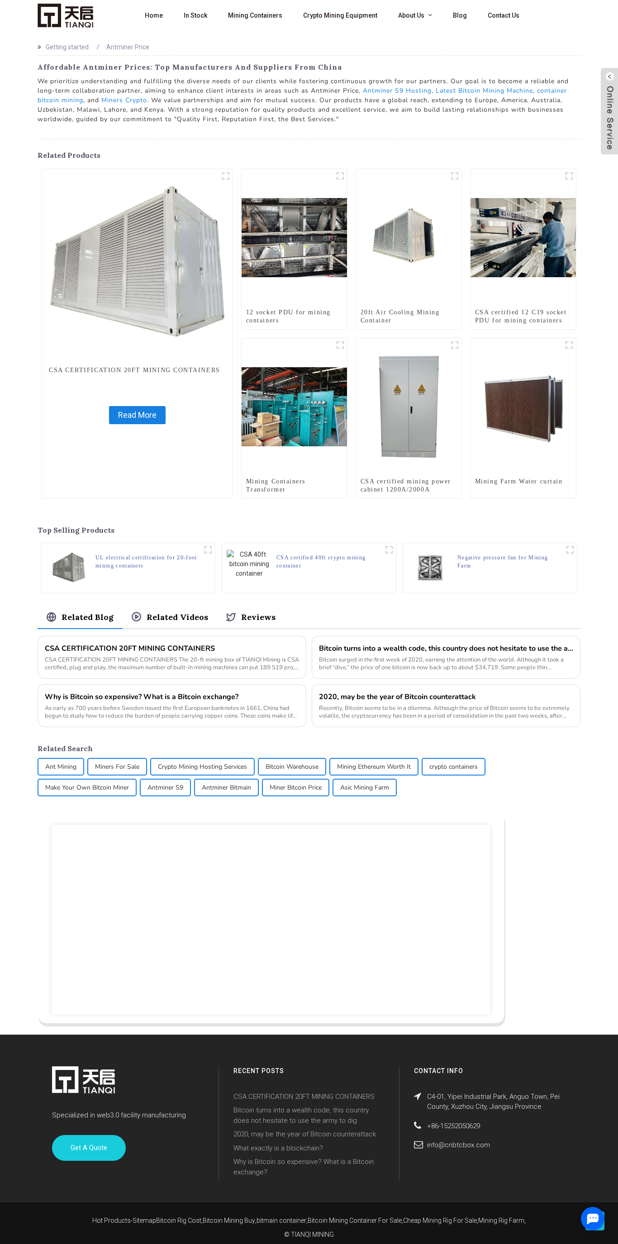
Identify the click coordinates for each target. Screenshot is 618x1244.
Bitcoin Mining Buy (229, 1220)
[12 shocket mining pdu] (340, 176)
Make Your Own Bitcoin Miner (87, 787)
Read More (137, 415)
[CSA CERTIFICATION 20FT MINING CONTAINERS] (137, 263)
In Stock (195, 15)
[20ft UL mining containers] (208, 550)
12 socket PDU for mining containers (288, 316)
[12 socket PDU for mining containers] (294, 237)
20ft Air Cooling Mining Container (400, 316)
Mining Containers (255, 15)
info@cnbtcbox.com (458, 1145)
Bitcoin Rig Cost (178, 1220)
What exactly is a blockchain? (278, 1148)
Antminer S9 (165, 787)
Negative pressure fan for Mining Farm (502, 561)
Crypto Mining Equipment (340, 15)
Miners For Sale (117, 766)
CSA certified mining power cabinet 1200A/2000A (406, 485)
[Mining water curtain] (569, 345)
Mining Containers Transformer (275, 485)
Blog (460, 15)
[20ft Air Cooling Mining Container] (408, 237)
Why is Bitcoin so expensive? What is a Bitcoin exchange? (141, 697)
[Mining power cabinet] (454, 345)
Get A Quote (89, 1148)
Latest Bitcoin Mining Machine (484, 90)
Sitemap (144, 1220)
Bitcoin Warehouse (292, 766)
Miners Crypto (124, 100)
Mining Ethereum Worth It (374, 766)
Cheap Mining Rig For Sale (440, 1220)
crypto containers (453, 766)
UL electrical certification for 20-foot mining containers (146, 561)
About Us (411, 15)
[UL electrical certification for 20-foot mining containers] (68, 567)
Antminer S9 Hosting (397, 90)
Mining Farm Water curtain (519, 481)
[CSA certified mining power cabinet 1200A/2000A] (408, 406)
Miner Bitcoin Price (296, 787)
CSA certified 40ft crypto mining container (321, 561)
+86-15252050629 (453, 1126)
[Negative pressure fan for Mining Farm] (430, 567)
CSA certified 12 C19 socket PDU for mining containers (521, 316)
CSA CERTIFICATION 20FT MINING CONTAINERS (134, 370)
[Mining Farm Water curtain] (523, 406)
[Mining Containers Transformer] (294, 406)
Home (154, 15)
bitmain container (281, 1220)
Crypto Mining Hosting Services (202, 766)
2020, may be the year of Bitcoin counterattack (397, 697)
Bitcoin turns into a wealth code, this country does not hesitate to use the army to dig (446, 648)
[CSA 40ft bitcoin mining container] (389, 550)
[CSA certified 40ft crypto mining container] (249, 563)
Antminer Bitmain (226, 787)
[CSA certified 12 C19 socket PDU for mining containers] (523, 237)
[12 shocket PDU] (569, 176)
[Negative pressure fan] (570, 550)
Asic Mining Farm (364, 787)
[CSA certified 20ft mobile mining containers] (454, 176)
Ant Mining (60, 766)
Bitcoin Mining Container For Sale (355, 1220)
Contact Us (503, 15)
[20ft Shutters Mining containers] (226, 176)
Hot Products (111, 1220)
